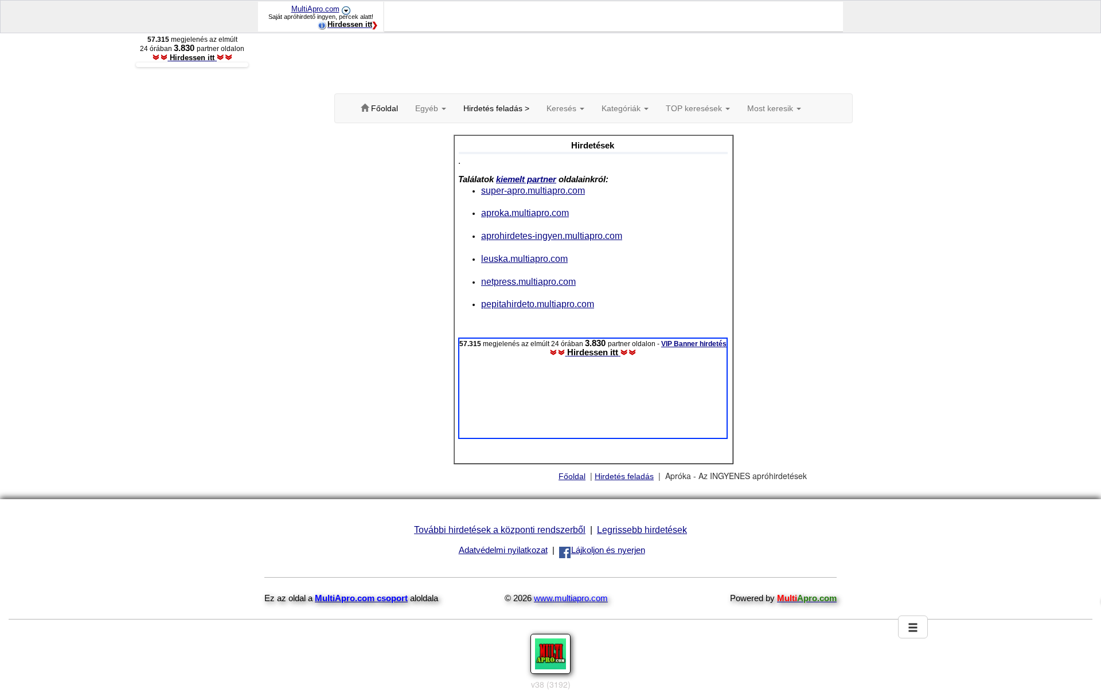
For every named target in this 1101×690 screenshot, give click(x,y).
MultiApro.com (315, 9)
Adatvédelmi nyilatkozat (503, 550)
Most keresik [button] (771, 108)
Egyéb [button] (427, 108)
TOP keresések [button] (695, 108)
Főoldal (572, 476)
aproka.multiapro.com (525, 212)
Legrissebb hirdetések (642, 529)
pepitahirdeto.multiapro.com (537, 304)
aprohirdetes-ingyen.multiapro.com (551, 235)
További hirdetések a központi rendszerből (499, 529)
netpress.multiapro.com (528, 281)
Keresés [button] (562, 108)
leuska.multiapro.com (524, 258)
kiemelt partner (526, 179)
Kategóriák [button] (622, 108)
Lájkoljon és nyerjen (608, 550)
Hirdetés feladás (624, 476)
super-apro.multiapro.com (533, 190)
